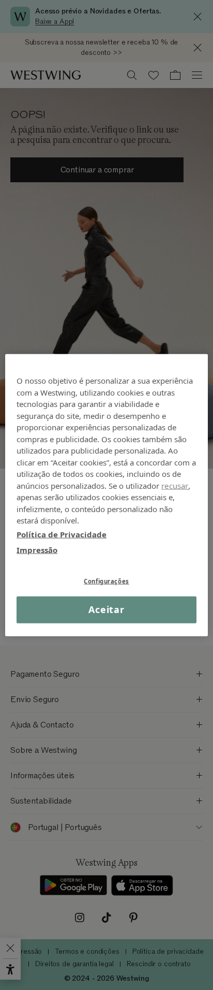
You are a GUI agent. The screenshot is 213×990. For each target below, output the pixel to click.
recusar (174, 485)
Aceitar (106, 609)
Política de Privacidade (61, 534)
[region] (106, 495)
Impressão (37, 550)
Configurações (106, 581)
